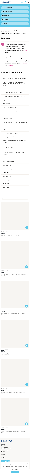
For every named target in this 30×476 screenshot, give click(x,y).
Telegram (10, 65)
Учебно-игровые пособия (9, 137)
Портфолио (3, 451)
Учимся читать (6, 172)
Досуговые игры (6, 103)
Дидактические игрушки (8, 161)
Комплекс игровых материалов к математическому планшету (15, 141)
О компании (3, 444)
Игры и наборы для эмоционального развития (14, 96)
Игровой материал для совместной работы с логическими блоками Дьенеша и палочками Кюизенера (13, 153)
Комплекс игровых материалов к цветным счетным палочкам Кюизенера (15, 146)
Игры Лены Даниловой (8, 180)
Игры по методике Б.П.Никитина (10, 133)
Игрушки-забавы (7, 100)
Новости (3, 454)
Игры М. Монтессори (8, 168)
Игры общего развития (8, 157)
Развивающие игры (5, 31)
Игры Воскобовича (7, 118)
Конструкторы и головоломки (10, 191)
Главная (2, 30)
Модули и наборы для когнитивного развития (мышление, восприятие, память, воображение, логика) (14, 84)
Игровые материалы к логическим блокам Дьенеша (15, 122)
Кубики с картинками (8, 88)
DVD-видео (5, 125)
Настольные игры (7, 194)
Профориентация (7, 183)
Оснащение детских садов (17, 30)
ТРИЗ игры (5, 129)
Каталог (8, 30)
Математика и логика (8, 176)
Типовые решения (4, 447)
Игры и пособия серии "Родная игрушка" (12, 92)
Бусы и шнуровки (7, 114)
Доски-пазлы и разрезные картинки (11, 111)
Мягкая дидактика (7, 165)
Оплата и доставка (5, 450)
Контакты (3, 457)
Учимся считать (6, 187)
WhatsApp (25, 63)
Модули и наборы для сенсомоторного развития (14, 78)
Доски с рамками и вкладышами (10, 107)
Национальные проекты (6, 448)
